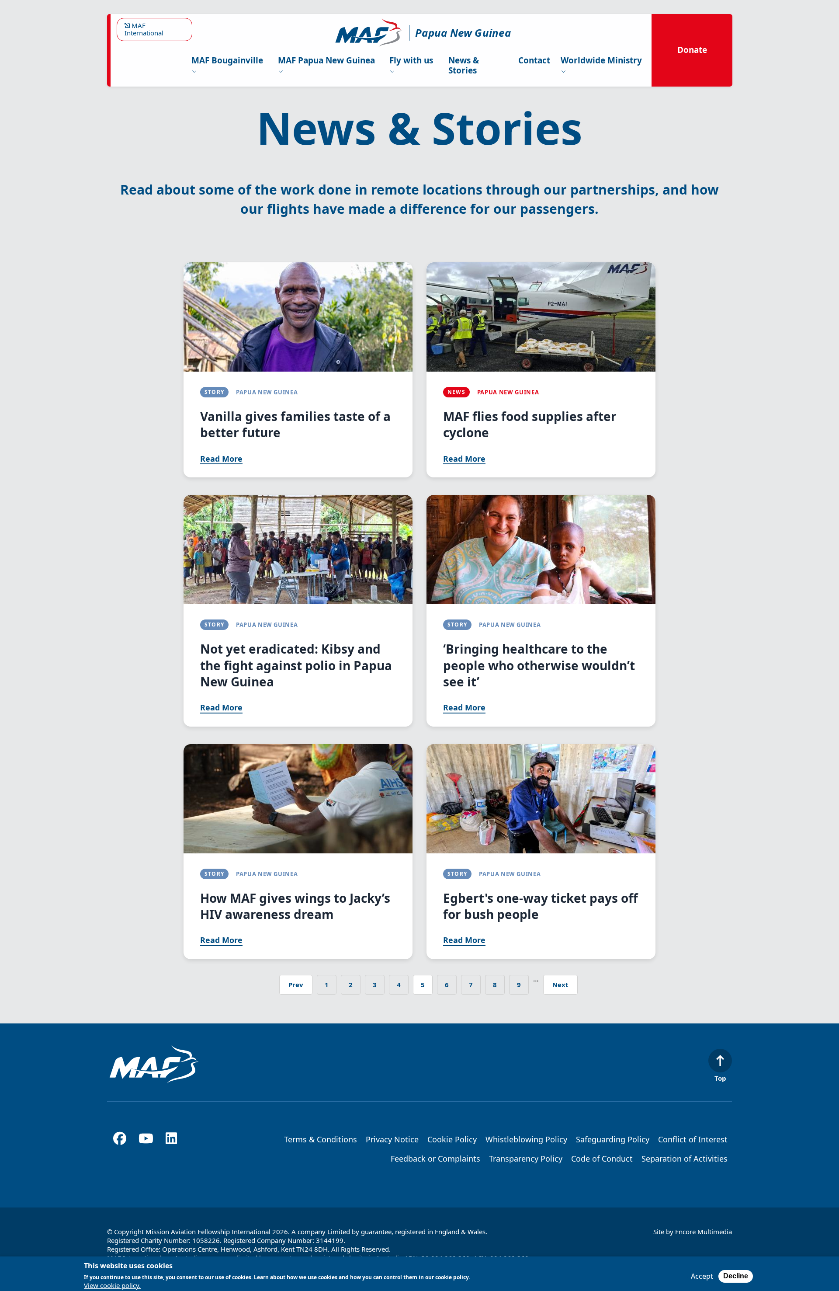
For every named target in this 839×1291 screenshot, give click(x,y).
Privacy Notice (392, 1139)
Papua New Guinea (463, 32)
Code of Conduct (602, 1158)
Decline (735, 1276)
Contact (534, 60)
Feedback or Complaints (435, 1158)
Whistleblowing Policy (526, 1139)
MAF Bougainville (227, 60)
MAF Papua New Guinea (326, 60)
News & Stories (463, 65)
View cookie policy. (112, 1285)
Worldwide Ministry (601, 60)
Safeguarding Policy (612, 1139)
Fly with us (411, 60)
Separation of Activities (684, 1158)
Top (720, 1078)
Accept (702, 1276)
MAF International (144, 29)
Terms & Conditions (320, 1139)
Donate (692, 50)
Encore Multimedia (703, 1231)
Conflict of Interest (693, 1139)
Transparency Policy (525, 1158)
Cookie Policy (452, 1139)
